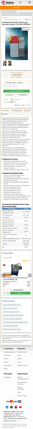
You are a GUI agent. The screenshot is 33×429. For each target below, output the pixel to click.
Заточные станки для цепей (10, 325)
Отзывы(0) (4, 17)
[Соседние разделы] (17, 13)
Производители (8, 365)
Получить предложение (16, 91)
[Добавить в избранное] (4, 293)
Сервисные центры (22, 365)
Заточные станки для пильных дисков (13, 315)
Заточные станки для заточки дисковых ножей (15, 322)
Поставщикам (7, 377)
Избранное (24, 95)
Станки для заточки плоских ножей (12, 318)
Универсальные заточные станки (11, 329)
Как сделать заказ (22, 352)
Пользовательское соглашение (22, 383)
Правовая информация (20, 388)
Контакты (6, 358)
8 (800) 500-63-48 (22, 418)
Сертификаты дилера (9, 352)
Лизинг (19, 362)
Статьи (19, 392)
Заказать (20, 293)
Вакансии (6, 362)
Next (30, 275)
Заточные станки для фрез (10, 308)
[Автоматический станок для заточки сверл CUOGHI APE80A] (16, 44)
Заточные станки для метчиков (11, 311)
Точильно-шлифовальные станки (11, 304)
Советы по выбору (22, 395)
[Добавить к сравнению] (8, 293)
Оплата (19, 355)
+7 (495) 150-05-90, (12, 418)
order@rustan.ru (12, 420)
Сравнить (10, 95)
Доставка (19, 358)
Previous (3, 275)
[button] (16, 85)
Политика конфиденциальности (23, 378)
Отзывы (6, 368)
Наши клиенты (7, 355)
